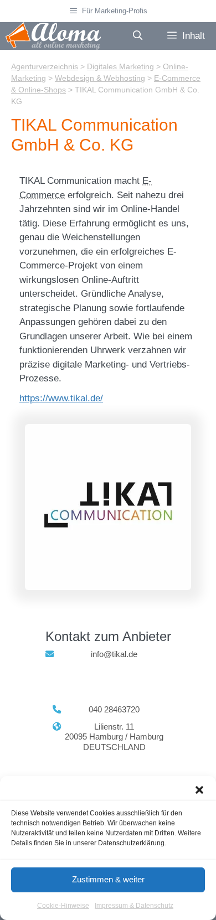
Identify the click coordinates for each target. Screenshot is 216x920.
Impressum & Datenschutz (134, 905)
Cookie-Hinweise (63, 905)
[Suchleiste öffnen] (137, 36)
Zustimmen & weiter (108, 879)
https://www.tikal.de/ (61, 398)
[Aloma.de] (53, 36)
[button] (199, 789)
